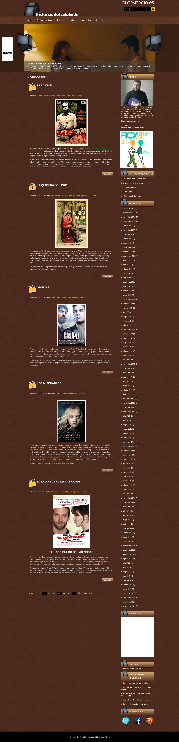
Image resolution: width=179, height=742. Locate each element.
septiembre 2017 (129, 373)
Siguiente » (87, 593)
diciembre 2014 (128, 494)
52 (79, 593)
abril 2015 (126, 477)
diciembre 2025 (128, 208)
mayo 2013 (127, 572)
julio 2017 (126, 381)
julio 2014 (126, 511)
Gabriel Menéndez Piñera (132, 121)
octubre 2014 (128, 502)
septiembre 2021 (129, 256)
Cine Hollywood (73, 394)
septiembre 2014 (129, 507)
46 (54, 593)
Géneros (99, 20)
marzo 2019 (127, 321)
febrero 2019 (127, 325)
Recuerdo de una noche (141, 700)
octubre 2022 (128, 234)
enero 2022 (127, 243)
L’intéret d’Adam (129, 187)
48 (64, 593)
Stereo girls (127, 192)
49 (69, 593)
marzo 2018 (127, 347)
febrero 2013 (127, 585)
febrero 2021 (127, 269)
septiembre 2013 (129, 554)
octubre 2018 (128, 334)
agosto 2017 (127, 377)
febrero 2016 (127, 433)
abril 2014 (126, 524)
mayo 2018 (127, 342)
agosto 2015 (127, 459)
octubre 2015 (128, 451)
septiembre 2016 (129, 412)
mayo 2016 (127, 425)
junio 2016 (127, 420)
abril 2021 (126, 265)
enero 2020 (127, 295)
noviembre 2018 (129, 330)
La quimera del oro (52, 185)
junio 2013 (127, 567)
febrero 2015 (127, 485)
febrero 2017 (127, 390)
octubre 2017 (128, 368)
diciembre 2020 (128, 273)
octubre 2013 (128, 550)
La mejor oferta (142, 683)
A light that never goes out (133, 183)
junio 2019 (127, 312)
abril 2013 (126, 576)
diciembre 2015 (128, 442)
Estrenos (61, 20)
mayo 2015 (127, 472)
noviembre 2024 (129, 217)
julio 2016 (126, 416)
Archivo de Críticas (58, 96)
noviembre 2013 (129, 546)
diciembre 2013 (128, 541)
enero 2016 (127, 438)
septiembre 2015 (129, 455)
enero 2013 (127, 589)
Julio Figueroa (128, 683)
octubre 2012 (128, 602)
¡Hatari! (123, 689)
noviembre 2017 (129, 364)
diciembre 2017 (128, 360)
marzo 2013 (127, 580)
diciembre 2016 (128, 399)
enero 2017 (127, 394)
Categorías (86, 20)
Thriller (82, 298)
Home (29, 20)
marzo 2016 (127, 429)
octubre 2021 (128, 252)
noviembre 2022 (129, 230)
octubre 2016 (128, 407)
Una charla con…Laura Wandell (135, 179)
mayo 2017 (127, 386)
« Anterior (32, 593)
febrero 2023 (127, 226)
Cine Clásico (71, 96)
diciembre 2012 (128, 593)
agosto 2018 (127, 338)
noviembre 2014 (129, 498)
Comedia (92, 195)
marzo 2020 (127, 291)
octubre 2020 (128, 282)
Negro (80, 96)
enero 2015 (127, 489)
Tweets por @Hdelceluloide (131, 668)
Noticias (73, 20)
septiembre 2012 (129, 606)
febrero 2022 (127, 239)
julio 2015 (126, 464)
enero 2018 (127, 355)
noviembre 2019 (129, 299)
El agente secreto (41, 63)
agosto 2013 (127, 559)
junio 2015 (127, 468)
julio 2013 (126, 563)
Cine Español (73, 298)
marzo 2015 (127, 481)
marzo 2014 (127, 528)
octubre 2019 (128, 304)
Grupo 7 (43, 287)
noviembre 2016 (129, 403)
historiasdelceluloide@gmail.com (133, 127)
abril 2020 (126, 286)
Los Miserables (49, 383)
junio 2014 (127, 515)
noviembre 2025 (129, 213)
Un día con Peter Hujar (132, 196)
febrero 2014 (127, 533)
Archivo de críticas (44, 20)
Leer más (107, 174)
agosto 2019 (127, 308)
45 (49, 593)
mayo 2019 (127, 317)
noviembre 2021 (129, 247)
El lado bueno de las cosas (59, 481)
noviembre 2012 (129, 598)
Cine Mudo (83, 195)
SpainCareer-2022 (129, 694)
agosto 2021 (127, 260)
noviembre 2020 (129, 278)
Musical (83, 394)
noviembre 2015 (129, 446)
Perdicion (44, 85)
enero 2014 (127, 537)
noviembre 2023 (129, 221)
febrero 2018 (127, 351)
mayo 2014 (127, 520)
